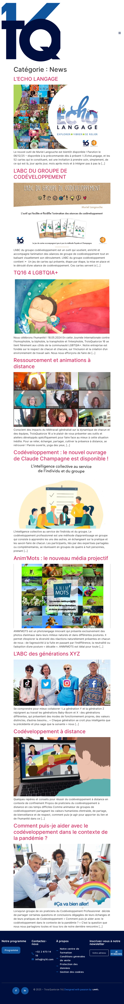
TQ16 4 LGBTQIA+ (36, 272)
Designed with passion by (78, 989)
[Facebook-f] (16, 991)
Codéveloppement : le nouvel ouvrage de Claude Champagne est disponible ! (61, 455)
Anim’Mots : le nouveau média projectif (61, 558)
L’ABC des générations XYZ (47, 654)
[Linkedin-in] (25, 991)
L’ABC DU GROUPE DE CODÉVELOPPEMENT (40, 174)
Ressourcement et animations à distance (52, 363)
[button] (119, 32)
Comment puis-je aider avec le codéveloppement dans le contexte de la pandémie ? (61, 832)
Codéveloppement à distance (50, 731)
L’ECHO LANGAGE (36, 79)
